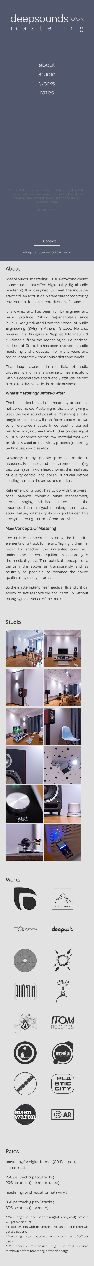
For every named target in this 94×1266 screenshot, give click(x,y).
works (47, 83)
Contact (49, 241)
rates (47, 92)
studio (47, 74)
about (47, 65)
